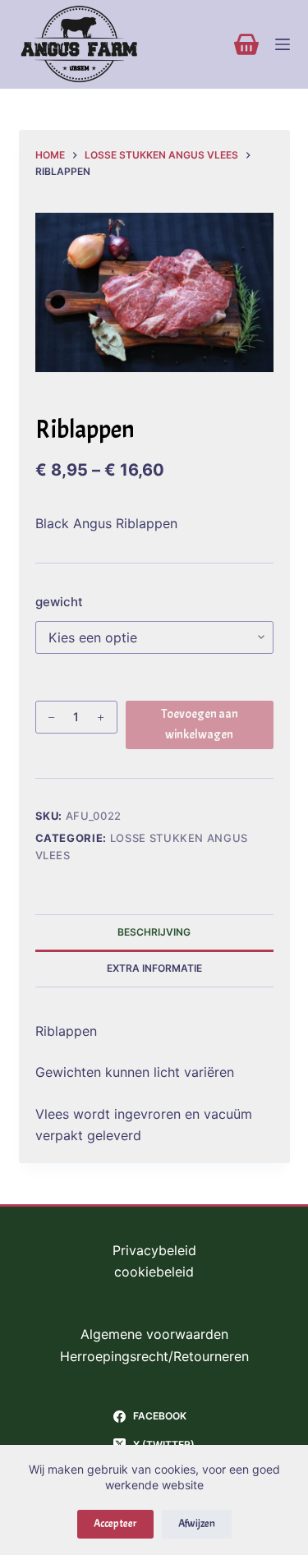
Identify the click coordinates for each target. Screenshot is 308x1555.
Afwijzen (196, 1523)
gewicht (59, 602)
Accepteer (115, 1523)
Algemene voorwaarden (154, 1334)
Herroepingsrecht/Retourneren (154, 1356)
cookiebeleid (154, 1271)
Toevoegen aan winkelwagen (199, 724)
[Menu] (282, 44)
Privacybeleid (154, 1250)
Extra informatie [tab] (154, 968)
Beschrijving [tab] (154, 932)
